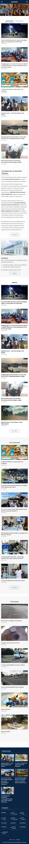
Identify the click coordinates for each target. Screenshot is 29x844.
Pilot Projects (23, 818)
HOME (10, 839)
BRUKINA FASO (5, 832)
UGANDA (23, 827)
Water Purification (15, 818)
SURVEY (5, 823)
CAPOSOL (14, 2)
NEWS (4, 812)
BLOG (14, 839)
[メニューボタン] (2, 2)
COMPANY (18, 839)
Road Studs (4, 818)
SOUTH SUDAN (14, 827)
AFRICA (14, 823)
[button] (13, 14)
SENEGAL (23, 823)
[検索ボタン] (27, 2)
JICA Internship (14, 813)
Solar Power (23, 813)
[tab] (9, 21)
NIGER (4, 827)
